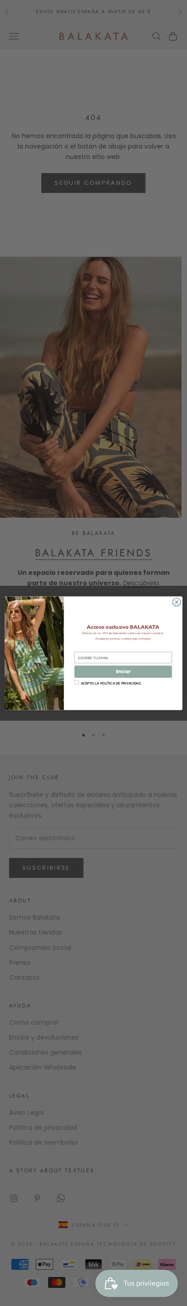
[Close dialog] (176, 602)
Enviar (123, 671)
